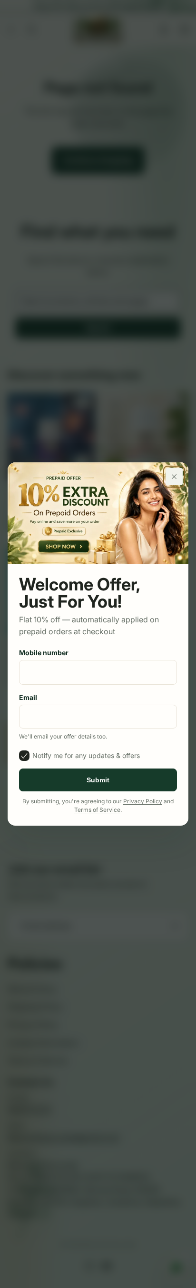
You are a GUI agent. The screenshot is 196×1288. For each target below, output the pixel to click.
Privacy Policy (142, 801)
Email (28, 697)
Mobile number (44, 653)
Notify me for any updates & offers (86, 755)
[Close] (174, 476)
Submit (98, 780)
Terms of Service (97, 809)
